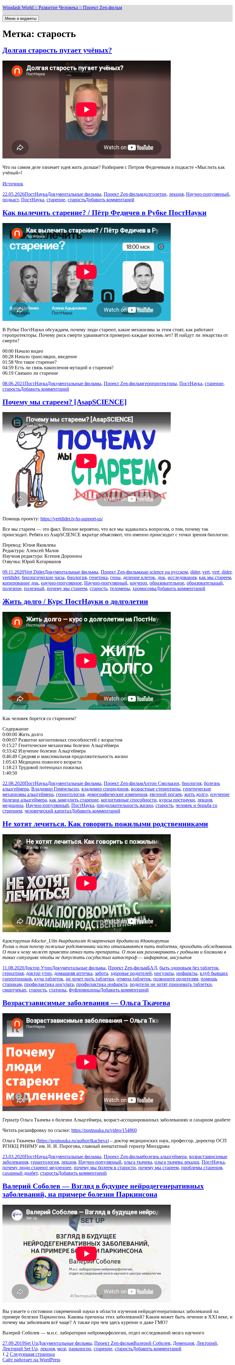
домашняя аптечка (73, 973)
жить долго (196, 794)
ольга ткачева (138, 1162)
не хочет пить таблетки (90, 978)
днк (161, 577)
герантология (45, 1162)
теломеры (120, 588)
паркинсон (80, 1348)
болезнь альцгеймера (165, 1156)
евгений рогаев (166, 794)
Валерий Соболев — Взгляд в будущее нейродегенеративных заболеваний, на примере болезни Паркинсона (103, 1190)
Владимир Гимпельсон (55, 788)
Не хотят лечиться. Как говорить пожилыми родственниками (105, 824)
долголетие (154, 194)
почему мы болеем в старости (105, 1167)
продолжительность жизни (125, 805)
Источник (12, 183)
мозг (61, 1348)
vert (206, 572)
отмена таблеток (134, 978)
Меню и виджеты (20, 18)
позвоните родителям (175, 978)
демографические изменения (117, 794)
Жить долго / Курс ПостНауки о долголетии (75, 601)
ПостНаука (35, 194)
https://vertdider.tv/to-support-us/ (71, 518)
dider (195, 572)
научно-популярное (61, 583)
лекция (176, 194)
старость (76, 199)
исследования (182, 577)
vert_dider (221, 572)
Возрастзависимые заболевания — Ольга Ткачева (86, 1003)
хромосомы (144, 588)
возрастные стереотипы (156, 788)
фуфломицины (84, 989)
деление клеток (139, 577)
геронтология (70, 794)
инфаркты (186, 973)
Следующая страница (32, 1354)
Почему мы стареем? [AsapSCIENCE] (64, 402)
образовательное (167, 583)
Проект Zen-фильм (123, 194)
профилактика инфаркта (101, 984)
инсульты (164, 973)
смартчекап (14, 989)
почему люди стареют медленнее (36, 1167)
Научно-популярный (207, 194)
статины (57, 989)
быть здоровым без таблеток (188, 967)
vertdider (10, 577)
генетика (98, 577)
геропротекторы (160, 383)
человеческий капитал (47, 810)
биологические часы (43, 577)
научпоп (138, 583)
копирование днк (20, 583)
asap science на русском (164, 572)
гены (115, 577)
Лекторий (206, 1343)
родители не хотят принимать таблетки (171, 984)
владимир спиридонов (105, 788)
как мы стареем (215, 577)
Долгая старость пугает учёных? (57, 50)
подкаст (10, 199)
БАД (152, 967)
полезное (11, 588)
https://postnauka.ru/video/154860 (104, 1130)
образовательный (205, 583)
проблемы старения (201, 1167)
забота (101, 973)
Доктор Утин (38, 967)
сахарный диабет (20, 1173)
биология (77, 577)
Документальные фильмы (74, 194)
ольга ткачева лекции (177, 1162)
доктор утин (39, 973)
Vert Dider (34, 572)
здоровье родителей (131, 973)
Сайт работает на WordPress (31, 1359)
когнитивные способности (129, 799)
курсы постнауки (177, 799)
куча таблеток (48, 978)
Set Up (31, 1343)
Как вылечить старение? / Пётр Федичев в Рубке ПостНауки (104, 213)
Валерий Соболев (151, 1343)
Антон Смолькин (161, 783)
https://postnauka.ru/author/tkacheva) (73, 1140)
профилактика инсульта (49, 984)
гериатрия (13, 973)
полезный (34, 588)
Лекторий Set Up (20, 1348)
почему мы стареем (67, 588)
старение (56, 199)
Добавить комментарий (109, 199)
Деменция (183, 1343)
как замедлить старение (74, 799)
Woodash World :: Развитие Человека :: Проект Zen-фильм (62, 7)
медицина (12, 805)
